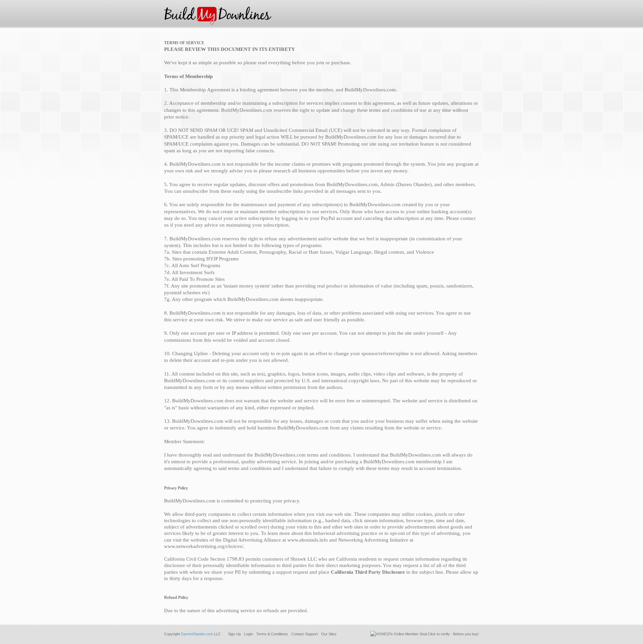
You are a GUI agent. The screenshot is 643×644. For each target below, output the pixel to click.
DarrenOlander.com (197, 634)
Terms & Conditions (272, 634)
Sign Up (234, 634)
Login (248, 634)
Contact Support (304, 634)
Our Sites (329, 634)
